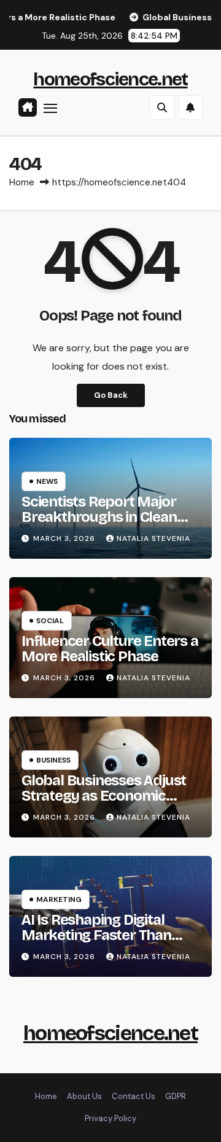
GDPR (175, 1096)
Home (21, 182)
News (47, 481)
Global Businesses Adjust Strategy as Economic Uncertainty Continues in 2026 (103, 803)
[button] (162, 107)
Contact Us (133, 1096)
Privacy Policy (110, 1118)
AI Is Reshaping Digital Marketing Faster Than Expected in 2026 (96, 935)
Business (53, 760)
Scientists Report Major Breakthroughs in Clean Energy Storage (99, 517)
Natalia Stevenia (153, 538)
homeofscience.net (110, 79)
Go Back (111, 395)
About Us (84, 1096)
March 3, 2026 (65, 538)
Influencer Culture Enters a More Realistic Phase (109, 648)
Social (50, 621)
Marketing (59, 899)
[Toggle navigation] (50, 108)
